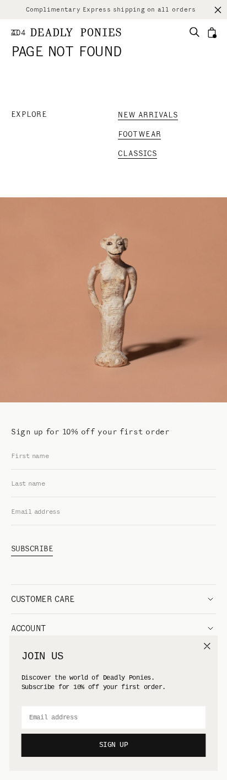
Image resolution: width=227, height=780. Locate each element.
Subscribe (32, 548)
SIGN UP (113, 745)
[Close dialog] (207, 646)
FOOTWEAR (139, 134)
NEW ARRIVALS (148, 115)
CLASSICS (137, 153)
